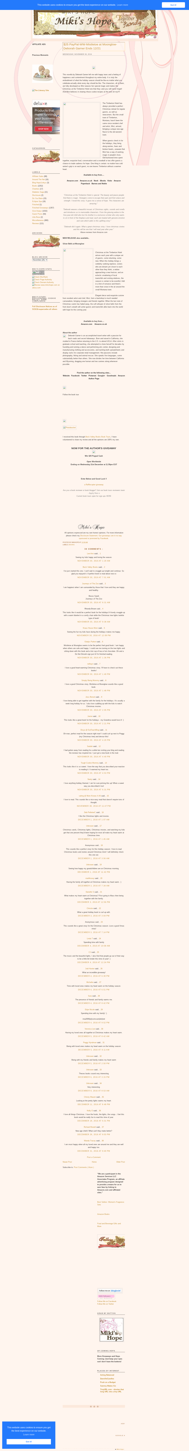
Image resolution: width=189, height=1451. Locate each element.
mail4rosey (90, 878)
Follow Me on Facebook (106, 1301)
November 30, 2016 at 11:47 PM (94, 806)
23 (102, 922)
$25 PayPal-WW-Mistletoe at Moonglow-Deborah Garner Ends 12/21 (90, 46)
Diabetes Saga (38, 192)
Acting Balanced (107, 1375)
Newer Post (67, 1162)
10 (99, 716)
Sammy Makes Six (108, 1386)
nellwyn (90, 664)
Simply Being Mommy (90, 680)
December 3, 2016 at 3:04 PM (93, 916)
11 (106, 730)
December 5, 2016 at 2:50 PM (93, 1063)
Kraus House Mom (90, 628)
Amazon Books (103, 1214)
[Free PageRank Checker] (38, 274)
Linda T (90, 939)
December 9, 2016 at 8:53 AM (93, 1091)
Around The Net (38, 179)
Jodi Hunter (90, 969)
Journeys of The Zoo (90, 584)
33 (101, 1070)
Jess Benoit (91, 697)
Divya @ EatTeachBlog (90, 730)
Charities (35, 189)
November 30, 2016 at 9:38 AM (93, 622)
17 (101, 826)
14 (99, 779)
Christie (90, 908)
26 (101, 969)
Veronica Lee (90, 1029)
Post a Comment (94, 1157)
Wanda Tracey (90, 1141)
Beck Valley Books (91, 567)
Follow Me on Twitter (105, 1304)
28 (99, 996)
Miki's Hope (79, 12)
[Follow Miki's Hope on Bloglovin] (110, 1293)
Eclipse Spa (37, 201)
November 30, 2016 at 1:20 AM (93, 561)
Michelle (90, 982)
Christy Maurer (90, 1097)
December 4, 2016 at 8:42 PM (93, 1003)
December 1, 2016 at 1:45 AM (93, 839)
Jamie (90, 716)
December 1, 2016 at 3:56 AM (93, 858)
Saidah (90, 746)
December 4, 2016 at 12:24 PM (93, 962)
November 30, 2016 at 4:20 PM (93, 740)
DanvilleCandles (107, 1379)
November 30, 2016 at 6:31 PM (93, 790)
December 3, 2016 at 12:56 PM (93, 902)
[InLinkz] (64, 421)
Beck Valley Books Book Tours (98, 437)
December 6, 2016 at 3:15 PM (93, 1077)
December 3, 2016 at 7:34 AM (93, 886)
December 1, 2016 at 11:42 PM (94, 872)
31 (103, 1042)
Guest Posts (37, 214)
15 (108, 796)
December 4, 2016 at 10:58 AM (93, 946)
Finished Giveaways (40, 208)
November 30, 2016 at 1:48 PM (93, 691)
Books (34, 186)
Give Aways (37, 211)
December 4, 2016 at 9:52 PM (93, 1023)
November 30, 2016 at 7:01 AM (93, 577)
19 (101, 865)
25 (98, 952)
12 (100, 746)
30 (102, 1029)
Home (94, 1162)
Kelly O (90, 1111)
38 (103, 1141)
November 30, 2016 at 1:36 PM (93, 658)
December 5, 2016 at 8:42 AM (93, 1036)
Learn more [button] (28, 1434)
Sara (90, 996)
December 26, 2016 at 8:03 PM (93, 1134)
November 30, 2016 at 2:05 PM (93, 710)
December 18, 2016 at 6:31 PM (93, 1121)
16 (103, 812)
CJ (90, 952)
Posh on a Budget (108, 1382)
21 (101, 892)
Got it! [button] (29, 1442)
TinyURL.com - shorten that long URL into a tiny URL (112, 1390)
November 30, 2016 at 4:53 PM (93, 773)
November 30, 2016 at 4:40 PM (93, 757)
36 (100, 1111)
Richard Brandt (90, 1127)
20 (101, 878)
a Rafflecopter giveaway (93, 485)
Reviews (35, 223)
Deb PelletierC (90, 812)
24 (100, 939)
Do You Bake (37, 198)
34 (101, 1083)
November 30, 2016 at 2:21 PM (93, 724)
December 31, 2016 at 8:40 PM (93, 1151)
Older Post (120, 1162)
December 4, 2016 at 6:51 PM (93, 990)
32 (101, 1056)
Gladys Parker (91, 642)
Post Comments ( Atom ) (84, 1167)
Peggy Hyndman (90, 1042)
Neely (90, 779)
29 (102, 1010)
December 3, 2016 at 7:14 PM (93, 932)
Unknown (90, 826)
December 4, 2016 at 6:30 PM (93, 976)
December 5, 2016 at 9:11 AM (93, 1050)
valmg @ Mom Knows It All (90, 796)
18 (102, 845)
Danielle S (90, 892)
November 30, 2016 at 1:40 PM (93, 674)
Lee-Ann (90, 554)
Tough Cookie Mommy (90, 763)
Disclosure (36, 195)
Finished (35, 205)
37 (103, 1127)
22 (100, 908)
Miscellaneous (38, 220)
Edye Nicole (90, 1010)
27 (100, 982)
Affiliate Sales (37, 176)
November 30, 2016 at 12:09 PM (94, 635)
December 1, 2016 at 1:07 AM (93, 820)
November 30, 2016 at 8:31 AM (93, 602)
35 (103, 1097)
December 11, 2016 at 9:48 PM (94, 1104)
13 (106, 763)
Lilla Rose (36, 217)
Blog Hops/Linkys (39, 183)
